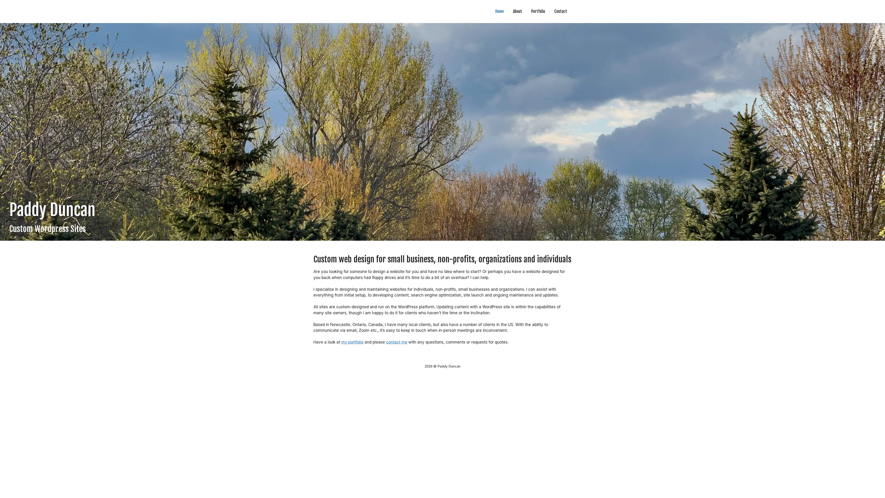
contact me (396, 342)
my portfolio (352, 342)
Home (499, 11)
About (517, 11)
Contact (560, 11)
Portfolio (538, 11)
